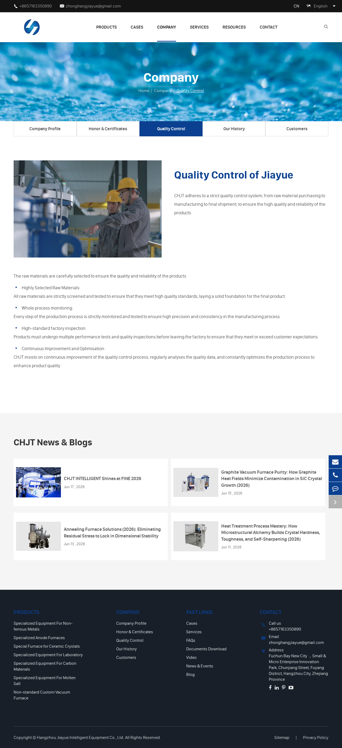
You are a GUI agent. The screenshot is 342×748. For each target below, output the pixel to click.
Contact (268, 27)
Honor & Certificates (108, 128)
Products (106, 27)
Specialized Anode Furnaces (39, 637)
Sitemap (281, 737)
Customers (297, 128)
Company (166, 27)
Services (199, 27)
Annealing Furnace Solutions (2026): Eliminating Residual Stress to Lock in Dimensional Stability (112, 532)
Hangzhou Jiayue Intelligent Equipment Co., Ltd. (80, 737)
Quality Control (190, 90)
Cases (137, 27)
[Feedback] (335, 488)
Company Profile (45, 128)
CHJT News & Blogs (53, 442)
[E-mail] (335, 461)
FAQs (190, 640)
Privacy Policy (315, 737)
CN (296, 6)
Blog (190, 674)
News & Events (199, 665)
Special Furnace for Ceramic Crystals (47, 646)
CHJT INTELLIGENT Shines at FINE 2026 (102, 478)
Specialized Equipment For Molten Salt (45, 680)
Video (191, 657)
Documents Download (206, 648)
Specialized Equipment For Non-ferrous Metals (43, 626)
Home (143, 90)
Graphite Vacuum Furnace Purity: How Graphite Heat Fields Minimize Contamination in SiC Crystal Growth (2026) (271, 478)
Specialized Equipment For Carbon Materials (45, 666)
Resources (234, 27)
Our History (234, 128)
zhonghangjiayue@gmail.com (93, 6)
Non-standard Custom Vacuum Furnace (42, 694)
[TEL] (335, 475)
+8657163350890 (36, 6)
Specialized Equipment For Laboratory (48, 654)
